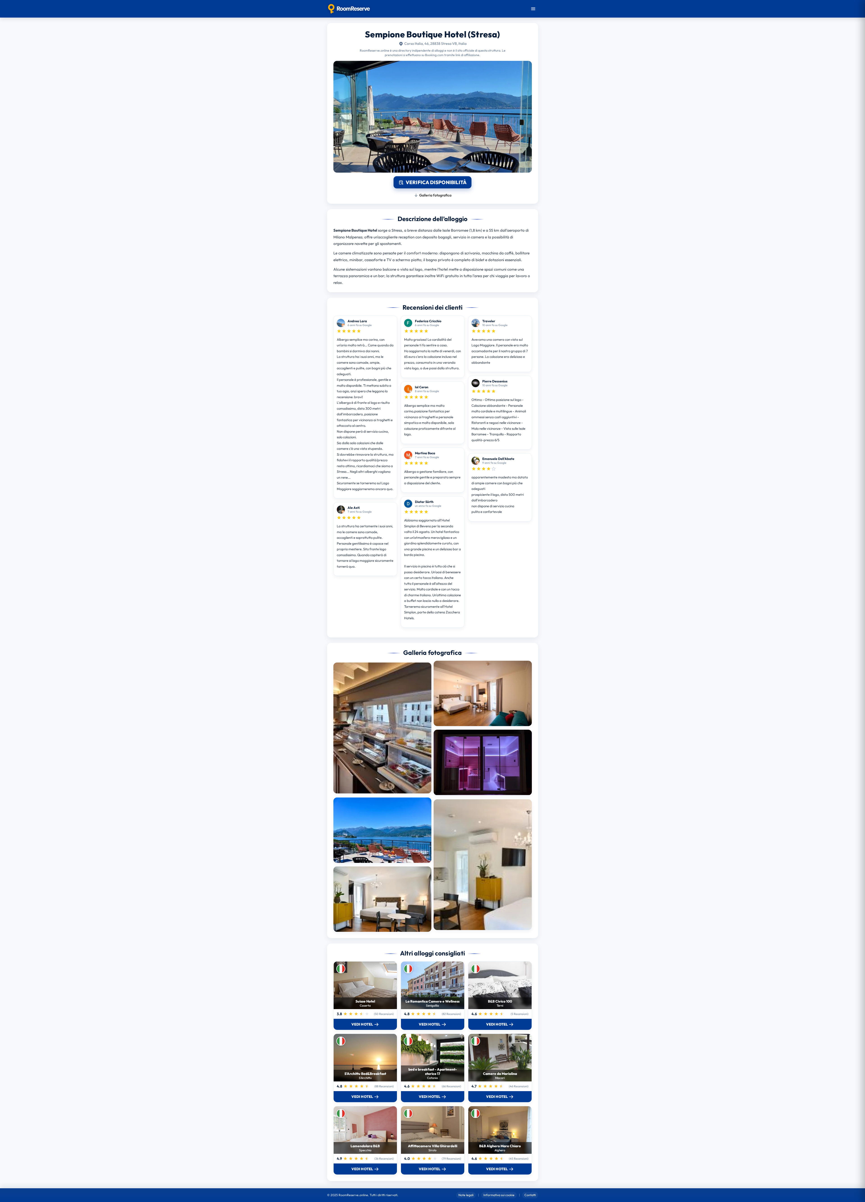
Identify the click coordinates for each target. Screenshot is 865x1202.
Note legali (465, 1195)
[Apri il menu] (533, 9)
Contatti (530, 1195)
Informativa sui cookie (498, 1195)
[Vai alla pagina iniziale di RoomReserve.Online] (349, 8)
